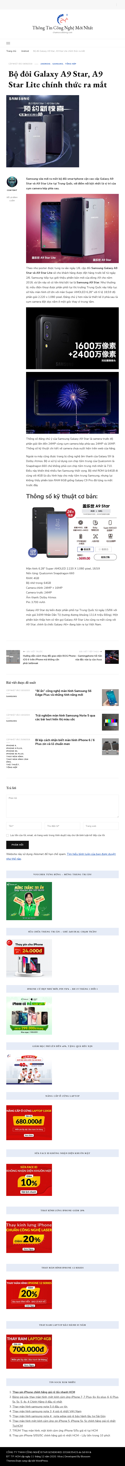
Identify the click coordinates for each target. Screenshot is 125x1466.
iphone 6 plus (14, 748)
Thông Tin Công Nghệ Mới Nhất (62, 28)
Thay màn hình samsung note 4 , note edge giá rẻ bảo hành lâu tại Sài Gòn (58, 1416)
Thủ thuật (12, 764)
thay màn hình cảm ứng (17, 760)
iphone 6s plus (14, 754)
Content (12, 190)
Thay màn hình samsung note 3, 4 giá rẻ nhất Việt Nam (46, 1411)
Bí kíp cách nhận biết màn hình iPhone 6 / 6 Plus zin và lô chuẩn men (65, 742)
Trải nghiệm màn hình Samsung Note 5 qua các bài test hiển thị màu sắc (65, 717)
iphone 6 (11, 745)
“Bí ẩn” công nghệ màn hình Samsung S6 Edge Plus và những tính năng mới (63, 693)
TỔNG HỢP (70, 64)
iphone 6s (11, 751)
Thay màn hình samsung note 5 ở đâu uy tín (40, 1406)
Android (45, 64)
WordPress (42, 1460)
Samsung (57, 64)
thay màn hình (14, 756)
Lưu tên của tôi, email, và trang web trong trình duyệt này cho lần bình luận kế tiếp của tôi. (57, 835)
